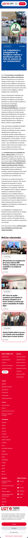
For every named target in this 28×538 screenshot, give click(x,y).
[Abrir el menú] (16, 3)
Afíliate (22, 3)
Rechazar (14, 528)
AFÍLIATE (5, 372)
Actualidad (7, 46)
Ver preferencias (14, 532)
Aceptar (14, 524)
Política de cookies (9, 536)
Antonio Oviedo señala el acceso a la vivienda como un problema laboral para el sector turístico (14, 334)
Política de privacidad (17, 536)
